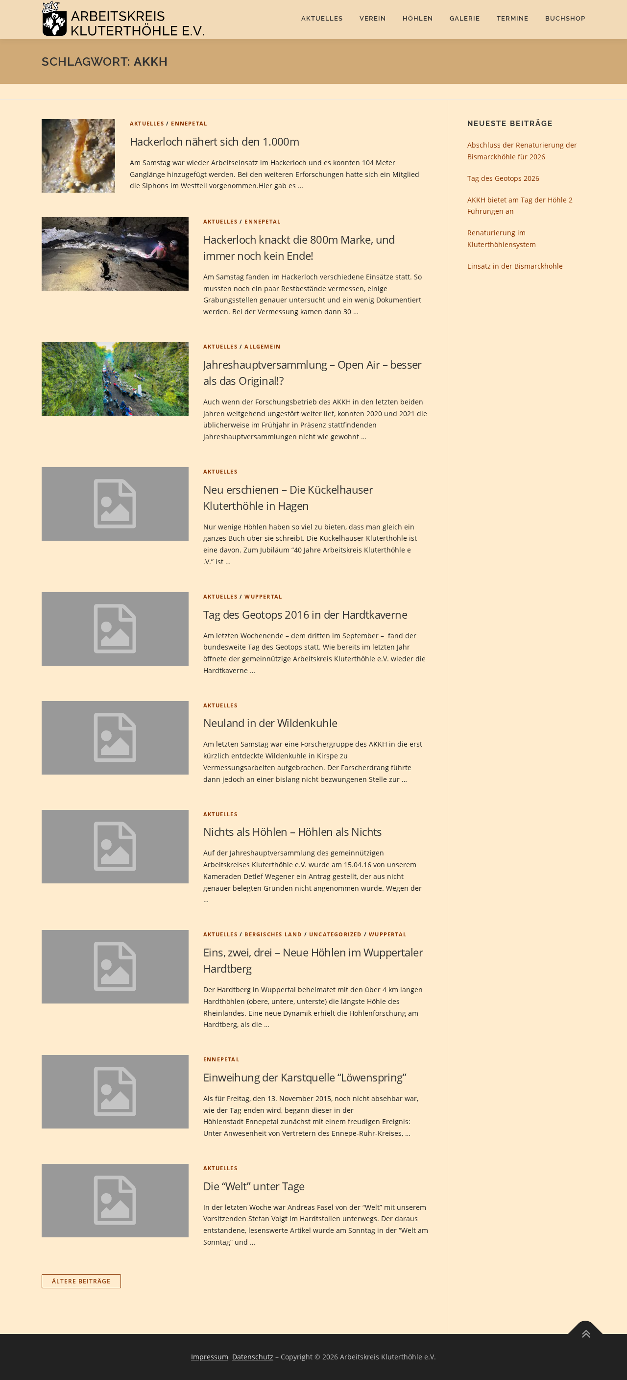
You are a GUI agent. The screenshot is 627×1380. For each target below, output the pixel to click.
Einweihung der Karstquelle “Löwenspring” (304, 1077)
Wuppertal (263, 596)
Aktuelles (322, 18)
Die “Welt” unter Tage (253, 1186)
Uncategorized (335, 934)
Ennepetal (189, 123)
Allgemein (262, 346)
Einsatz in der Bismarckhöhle (515, 266)
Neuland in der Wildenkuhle (270, 722)
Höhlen (418, 18)
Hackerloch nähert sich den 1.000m (214, 141)
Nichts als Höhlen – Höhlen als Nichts (292, 831)
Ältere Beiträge (81, 1281)
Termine (513, 18)
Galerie (465, 18)
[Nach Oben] (585, 1334)
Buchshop (565, 18)
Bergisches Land (273, 934)
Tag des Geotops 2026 (503, 178)
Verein (373, 18)
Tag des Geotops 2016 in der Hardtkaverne (305, 614)
